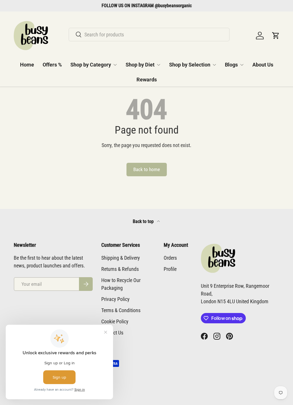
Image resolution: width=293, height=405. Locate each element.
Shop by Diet (140, 65)
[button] (276, 35)
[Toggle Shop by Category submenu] (115, 64)
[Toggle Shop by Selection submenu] (214, 64)
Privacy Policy (115, 299)
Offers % (52, 65)
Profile (170, 269)
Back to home (146, 169)
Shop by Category (90, 65)
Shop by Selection (189, 65)
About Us (262, 65)
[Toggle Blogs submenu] (241, 64)
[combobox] (149, 34)
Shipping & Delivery (120, 258)
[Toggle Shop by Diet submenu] (158, 64)
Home (27, 65)
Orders (170, 258)
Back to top (144, 221)
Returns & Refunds (120, 269)
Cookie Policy (114, 321)
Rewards (146, 80)
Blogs (231, 65)
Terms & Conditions (120, 310)
